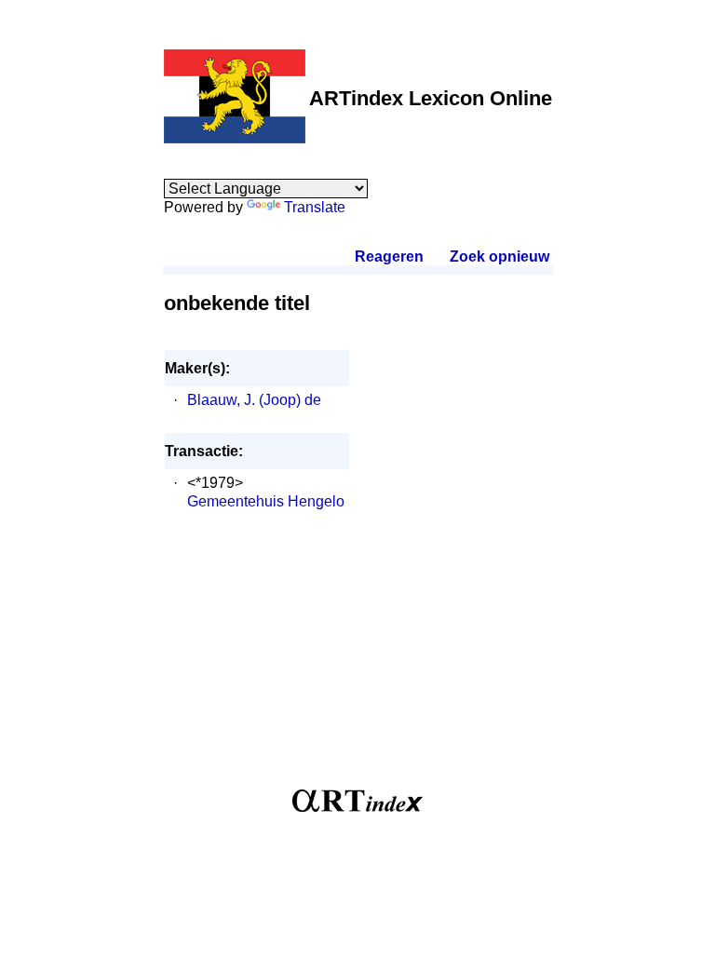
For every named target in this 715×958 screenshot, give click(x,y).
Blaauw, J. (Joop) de (254, 400)
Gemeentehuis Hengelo (265, 501)
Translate (314, 207)
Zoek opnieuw (499, 256)
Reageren (389, 256)
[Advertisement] (358, 659)
